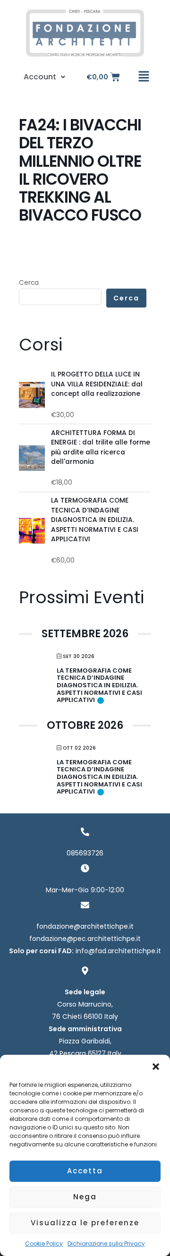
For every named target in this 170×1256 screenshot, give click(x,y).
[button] (156, 1066)
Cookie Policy (44, 1243)
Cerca (29, 282)
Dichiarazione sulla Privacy (106, 1243)
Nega (85, 1197)
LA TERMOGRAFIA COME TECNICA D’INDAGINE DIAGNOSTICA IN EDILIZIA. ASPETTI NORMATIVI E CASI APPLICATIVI (99, 685)
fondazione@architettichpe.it (85, 926)
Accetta (85, 1171)
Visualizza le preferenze (85, 1223)
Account (40, 76)
